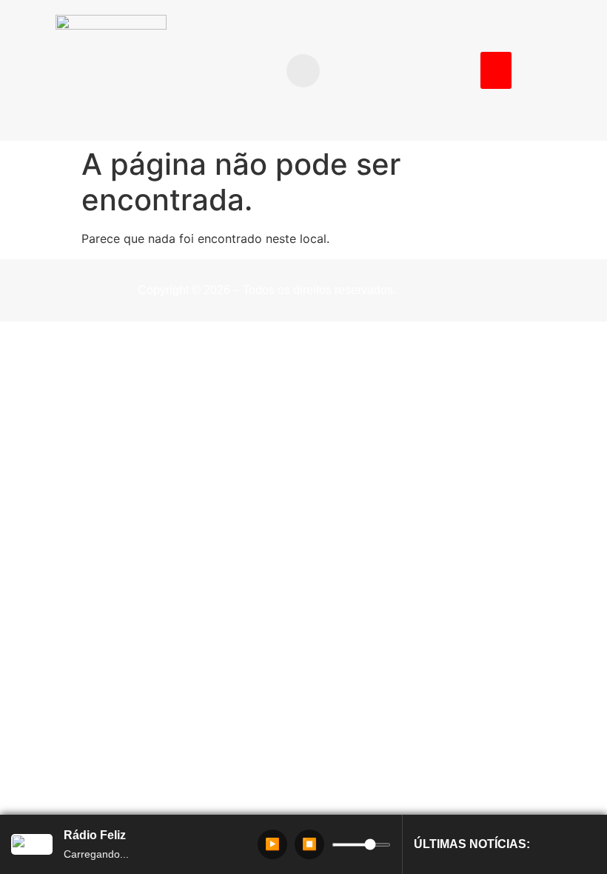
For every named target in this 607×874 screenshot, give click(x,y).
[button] (303, 70)
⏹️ (309, 844)
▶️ (272, 844)
